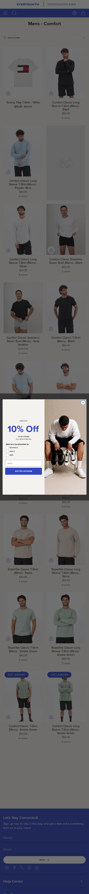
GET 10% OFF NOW (23, 471)
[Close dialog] (83, 402)
